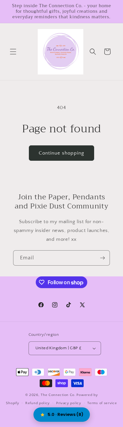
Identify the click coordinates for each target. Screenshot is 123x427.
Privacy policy (68, 403)
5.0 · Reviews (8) (65, 414)
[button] (13, 51)
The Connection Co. (58, 395)
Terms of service (102, 403)
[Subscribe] (102, 258)
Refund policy (37, 403)
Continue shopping (61, 153)
